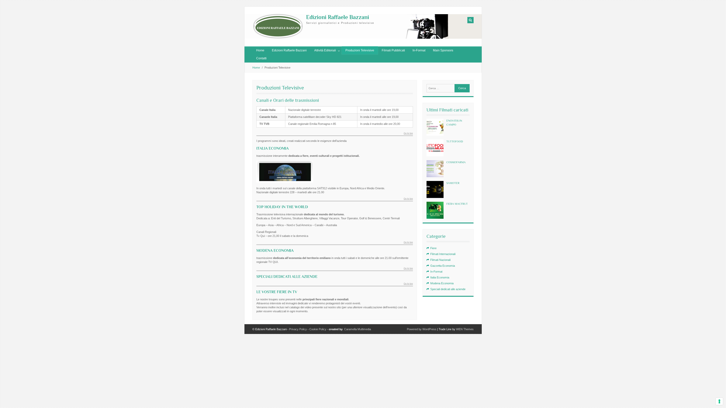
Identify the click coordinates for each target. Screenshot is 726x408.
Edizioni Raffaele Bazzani (337, 17)
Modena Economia (442, 283)
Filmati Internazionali (442, 254)
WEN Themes (465, 329)
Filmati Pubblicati (393, 50)
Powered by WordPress (421, 329)
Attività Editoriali (325, 50)
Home (260, 50)
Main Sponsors (443, 50)
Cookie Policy (317, 329)
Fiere (433, 248)
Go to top (408, 133)
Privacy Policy (298, 329)
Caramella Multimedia (357, 329)
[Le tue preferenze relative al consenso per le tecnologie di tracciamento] (719, 401)
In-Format (419, 50)
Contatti (261, 58)
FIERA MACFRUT (457, 203)
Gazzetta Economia (442, 265)
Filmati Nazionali (440, 259)
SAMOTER (452, 183)
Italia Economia (439, 277)
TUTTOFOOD (454, 141)
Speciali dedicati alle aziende (447, 289)
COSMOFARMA (456, 162)
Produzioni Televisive (359, 50)
